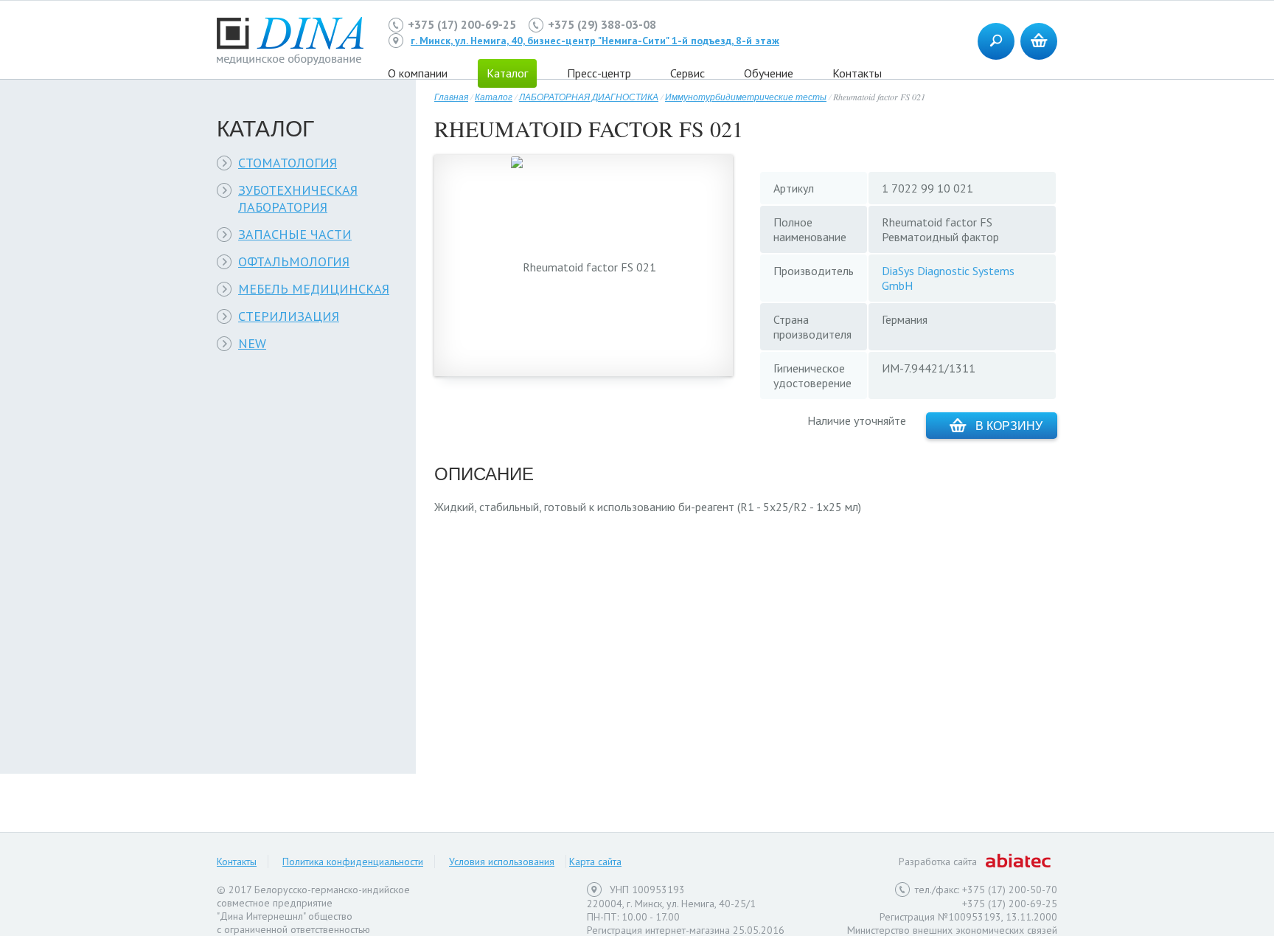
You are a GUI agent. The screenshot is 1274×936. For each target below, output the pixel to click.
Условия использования (501, 861)
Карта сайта (595, 861)
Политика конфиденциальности (352, 861)
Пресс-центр (599, 73)
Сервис (687, 73)
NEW (252, 343)
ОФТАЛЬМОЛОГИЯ (293, 261)
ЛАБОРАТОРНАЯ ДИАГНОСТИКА (588, 97)
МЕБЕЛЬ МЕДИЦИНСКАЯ (313, 288)
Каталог (493, 97)
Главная (451, 97)
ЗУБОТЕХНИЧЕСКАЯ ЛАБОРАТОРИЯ (298, 198)
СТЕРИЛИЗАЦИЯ (288, 316)
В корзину (1008, 425)
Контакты (857, 73)
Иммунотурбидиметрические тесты (745, 97)
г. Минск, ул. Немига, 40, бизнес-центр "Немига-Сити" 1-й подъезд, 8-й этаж (595, 40)
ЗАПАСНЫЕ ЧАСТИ (295, 234)
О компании (418, 73)
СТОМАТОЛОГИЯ (287, 162)
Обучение (768, 73)
